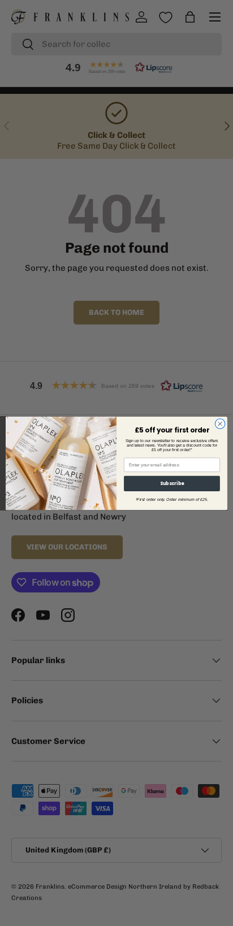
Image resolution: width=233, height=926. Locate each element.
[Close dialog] (220, 423)
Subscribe (172, 483)
